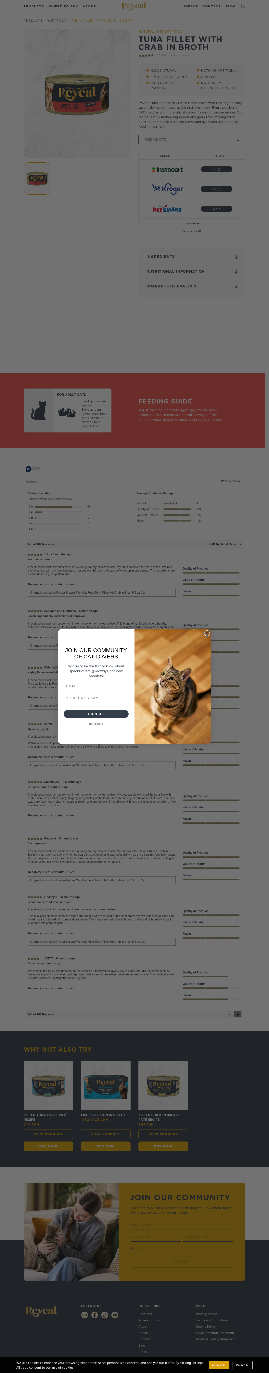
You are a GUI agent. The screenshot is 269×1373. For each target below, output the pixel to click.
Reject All (242, 1365)
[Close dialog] (207, 633)
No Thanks (96, 723)
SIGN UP (96, 714)
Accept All (219, 1365)
